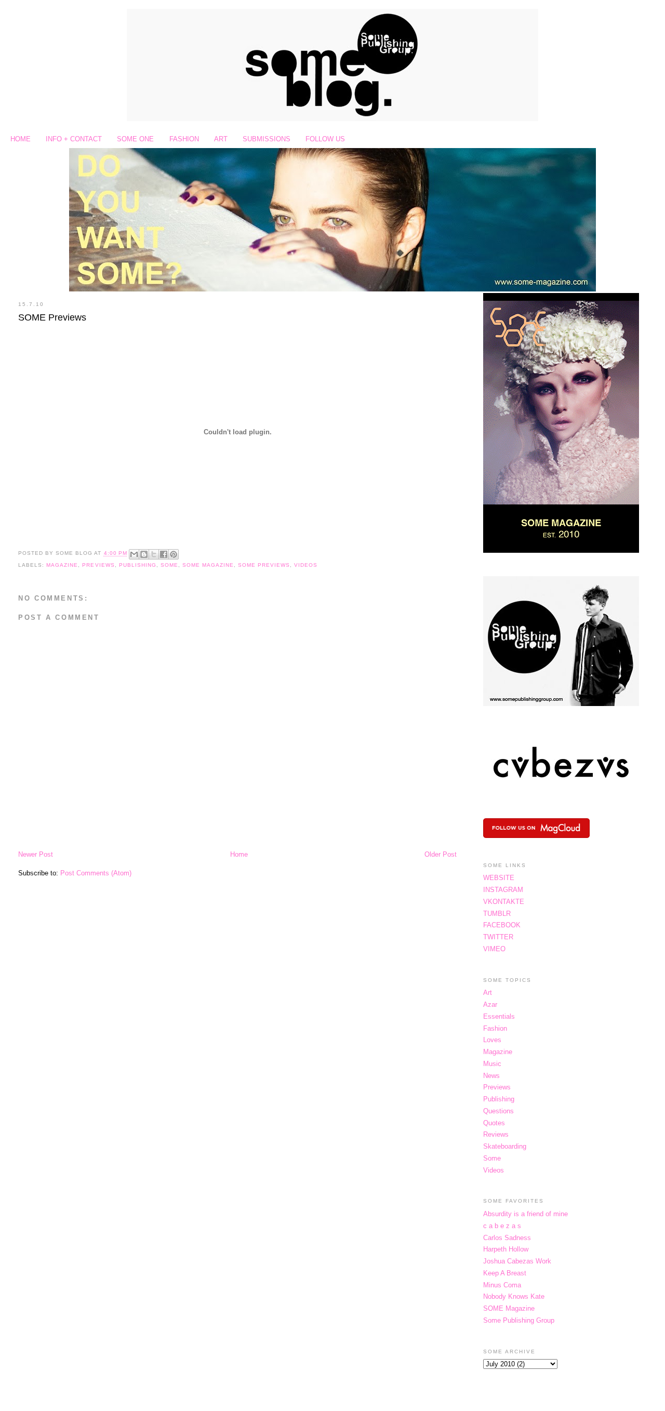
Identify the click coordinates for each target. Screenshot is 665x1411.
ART (221, 139)
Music (492, 1064)
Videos (305, 565)
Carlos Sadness (507, 1238)
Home (239, 854)
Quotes (494, 1123)
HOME (20, 139)
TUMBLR (497, 913)
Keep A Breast (504, 1273)
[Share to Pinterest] (173, 554)
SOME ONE (135, 139)
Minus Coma (502, 1285)
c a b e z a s (502, 1226)
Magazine (62, 565)
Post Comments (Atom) (95, 873)
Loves (492, 1040)
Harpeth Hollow (505, 1249)
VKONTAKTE (503, 902)
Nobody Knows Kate (513, 1296)
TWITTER (498, 937)
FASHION (184, 139)
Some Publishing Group (518, 1320)
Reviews (496, 1134)
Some (169, 565)
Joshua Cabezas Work (517, 1261)
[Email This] (134, 554)
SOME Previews (52, 317)
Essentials (499, 1016)
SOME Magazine (208, 565)
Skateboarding (504, 1146)
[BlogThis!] (144, 554)
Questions (498, 1111)
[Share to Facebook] (163, 554)
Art (487, 992)
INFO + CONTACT (74, 139)
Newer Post (35, 854)
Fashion (495, 1028)
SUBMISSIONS (266, 139)
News (491, 1076)
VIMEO (494, 949)
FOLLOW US (325, 139)
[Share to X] (154, 554)
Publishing (137, 565)
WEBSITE (498, 878)
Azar (490, 1004)
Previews (98, 565)
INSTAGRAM (503, 890)
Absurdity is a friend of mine (525, 1214)
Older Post (440, 854)
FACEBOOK (502, 925)
